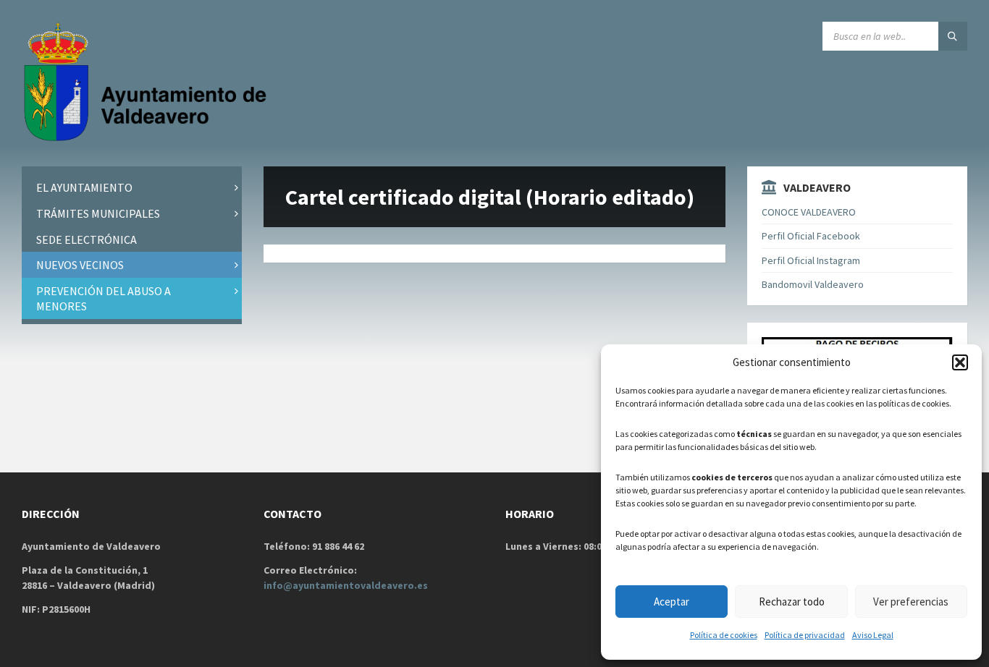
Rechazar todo (792, 601)
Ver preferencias (910, 601)
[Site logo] (148, 138)
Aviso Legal (872, 634)
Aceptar (671, 601)
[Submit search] (952, 36)
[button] (960, 362)
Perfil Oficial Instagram (811, 260)
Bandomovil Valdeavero (813, 284)
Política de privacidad (805, 634)
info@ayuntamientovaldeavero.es (346, 585)
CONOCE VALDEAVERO (809, 211)
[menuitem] (131, 187)
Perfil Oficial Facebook (811, 235)
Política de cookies (723, 634)
